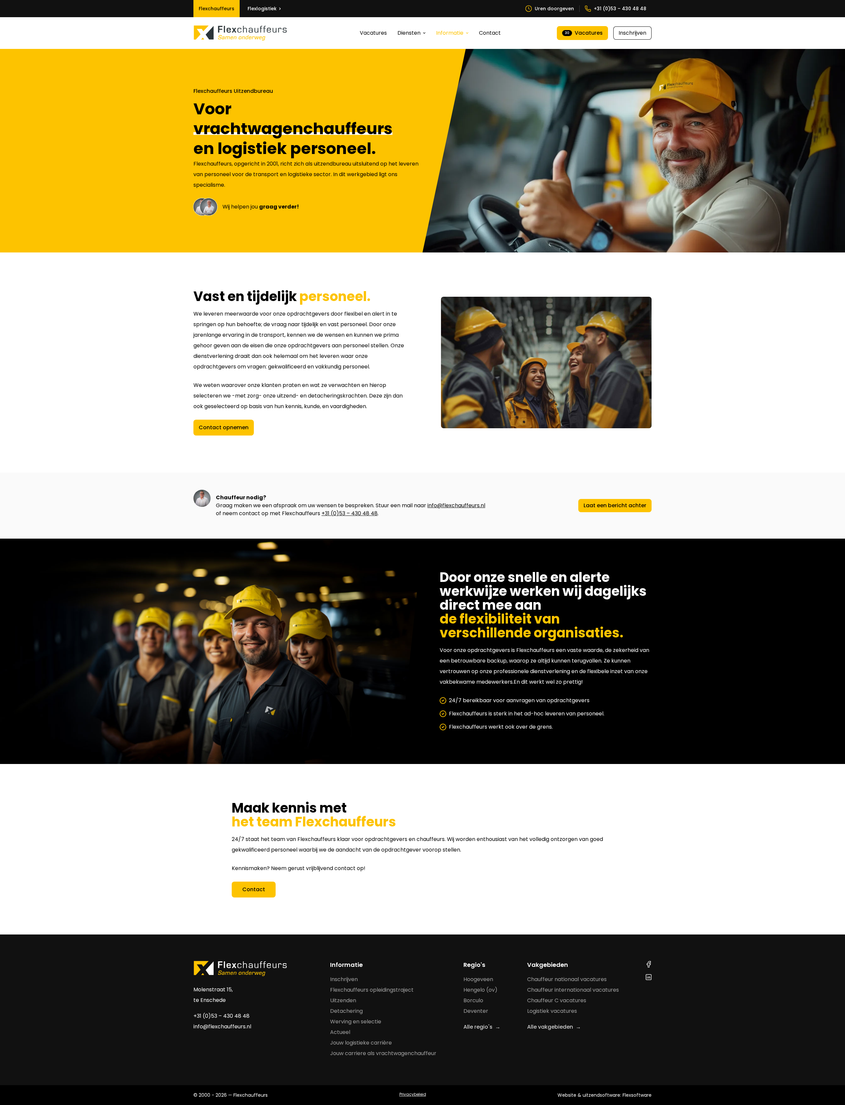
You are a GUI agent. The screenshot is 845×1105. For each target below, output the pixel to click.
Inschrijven (632, 33)
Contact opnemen (224, 427)
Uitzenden (343, 1000)
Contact (490, 33)
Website (567, 1095)
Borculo (473, 1000)
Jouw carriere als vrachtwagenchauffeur (383, 1053)
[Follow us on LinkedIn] (649, 977)
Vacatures (373, 33)
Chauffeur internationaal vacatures (573, 990)
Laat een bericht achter (615, 505)
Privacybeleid (412, 1094)
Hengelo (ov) (480, 990)
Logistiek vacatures (552, 1011)
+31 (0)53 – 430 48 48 (349, 513)
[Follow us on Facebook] (649, 964)
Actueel (340, 1032)
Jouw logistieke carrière (361, 1043)
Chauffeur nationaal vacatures (567, 979)
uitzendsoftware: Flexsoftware (617, 1095)
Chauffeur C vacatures (556, 1000)
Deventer (475, 1011)
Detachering (346, 1011)
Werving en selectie (355, 1021)
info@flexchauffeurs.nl (456, 505)
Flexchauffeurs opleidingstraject (372, 990)
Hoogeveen (478, 979)
